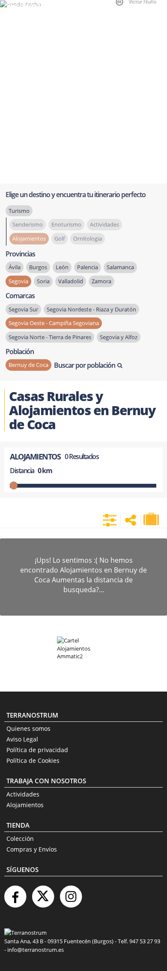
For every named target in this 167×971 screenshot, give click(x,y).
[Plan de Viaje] (152, 519)
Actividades (22, 794)
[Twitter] (43, 893)
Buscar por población (84, 365)
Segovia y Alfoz (118, 337)
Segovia (18, 281)
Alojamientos (25, 805)
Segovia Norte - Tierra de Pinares (50, 337)
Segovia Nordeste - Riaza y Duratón (91, 309)
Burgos (38, 267)
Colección (20, 838)
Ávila (15, 267)
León (62, 267)
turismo (19, 211)
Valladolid (70, 281)
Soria (43, 281)
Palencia (87, 267)
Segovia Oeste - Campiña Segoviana (54, 323)
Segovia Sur (23, 309)
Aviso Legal (22, 739)
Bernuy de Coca (28, 365)
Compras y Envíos (31, 849)
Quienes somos (28, 728)
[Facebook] (15, 893)
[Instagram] (70, 893)
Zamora (101, 281)
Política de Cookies (33, 760)
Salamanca (120, 267)
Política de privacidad (37, 750)
